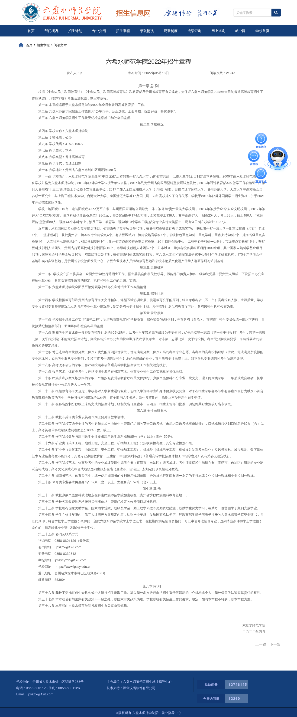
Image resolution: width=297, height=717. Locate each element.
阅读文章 (60, 45)
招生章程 (123, 30)
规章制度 (171, 30)
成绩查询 (194, 30)
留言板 (254, 156)
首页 (31, 30)
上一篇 (260, 644)
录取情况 (147, 30)
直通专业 (261, 173)
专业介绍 (99, 30)
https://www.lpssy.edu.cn (73, 566)
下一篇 (275, 644)
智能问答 (261, 139)
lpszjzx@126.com (68, 547)
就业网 (240, 30)
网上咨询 (218, 30)
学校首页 (262, 30)
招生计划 (75, 30)
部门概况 (51, 30)
